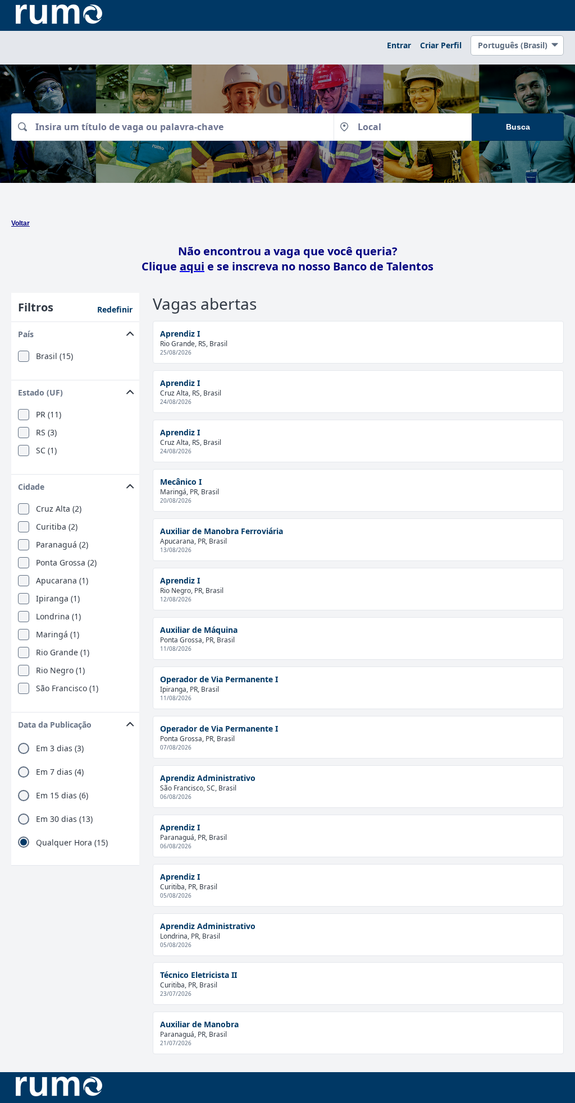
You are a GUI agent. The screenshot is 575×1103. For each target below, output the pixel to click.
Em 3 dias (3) (60, 748)
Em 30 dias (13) (64, 819)
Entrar (399, 45)
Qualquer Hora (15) (72, 843)
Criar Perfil (441, 45)
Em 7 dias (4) (60, 772)
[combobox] (172, 127)
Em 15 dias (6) (62, 796)
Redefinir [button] (115, 309)
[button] (75, 332)
